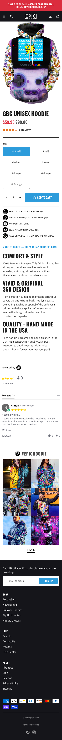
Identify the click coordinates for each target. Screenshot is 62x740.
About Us (8, 667)
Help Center (9, 652)
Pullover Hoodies (12, 610)
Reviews (7, 678)
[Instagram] (34, 732)
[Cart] (58, 16)
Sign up (48, 581)
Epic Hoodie (34, 717)
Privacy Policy (10, 683)
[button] (8, 430)
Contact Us (9, 641)
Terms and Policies (31, 724)
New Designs (10, 605)
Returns (7, 647)
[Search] (11, 16)
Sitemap (7, 689)
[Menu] (4, 16)
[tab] (8, 396)
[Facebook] (28, 732)
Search (7, 636)
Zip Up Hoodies (11, 615)
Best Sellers (9, 599)
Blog (5, 673)
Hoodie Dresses (12, 620)
